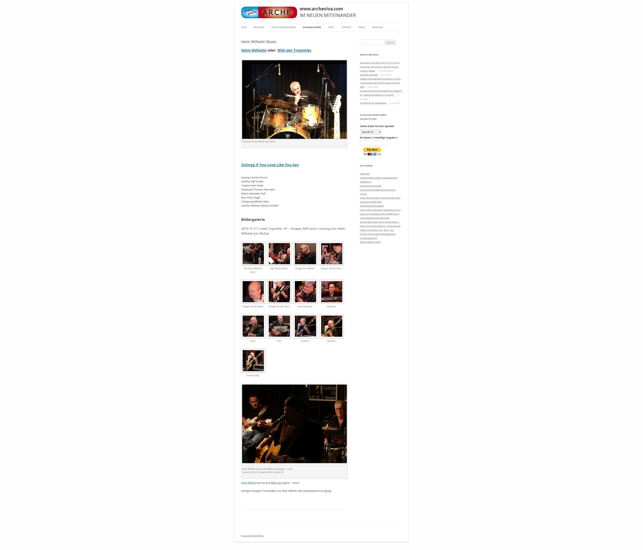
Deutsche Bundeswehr (284, 27)
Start (244, 27)
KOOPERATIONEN (312, 27)
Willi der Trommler (294, 50)
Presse (361, 27)
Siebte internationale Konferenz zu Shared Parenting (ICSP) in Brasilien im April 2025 (380, 82)
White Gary (276, 482)
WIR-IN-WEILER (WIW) (370, 242)
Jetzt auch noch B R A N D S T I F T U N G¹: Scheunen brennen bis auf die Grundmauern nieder (380, 66)
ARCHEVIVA (259, 27)
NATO (331, 27)
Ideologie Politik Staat (371, 201)
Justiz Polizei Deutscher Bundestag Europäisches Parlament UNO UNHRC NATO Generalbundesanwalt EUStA (380, 213)
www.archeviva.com (321, 9)
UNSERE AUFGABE (369, 74)
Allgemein (365, 173)
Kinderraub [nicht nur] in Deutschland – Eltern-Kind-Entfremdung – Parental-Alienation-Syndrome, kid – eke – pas (380, 226)
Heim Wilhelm (254, 50)
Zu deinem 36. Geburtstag (373, 102)
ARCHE (327, 490)
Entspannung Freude (370, 185)
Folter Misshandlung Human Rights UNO (380, 197)
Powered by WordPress (252, 535)
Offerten (346, 27)
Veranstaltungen (368, 238)
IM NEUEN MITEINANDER (372, 205)
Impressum (377, 27)
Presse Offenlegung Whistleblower (378, 234)
